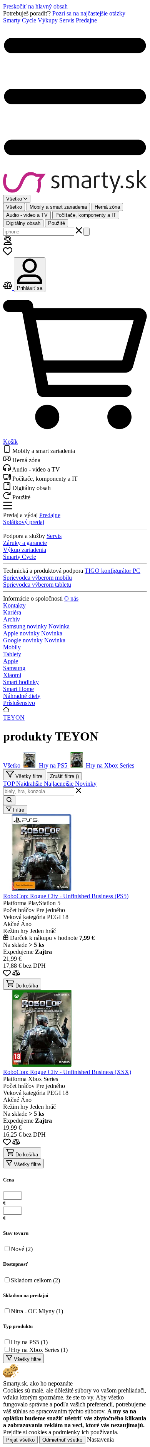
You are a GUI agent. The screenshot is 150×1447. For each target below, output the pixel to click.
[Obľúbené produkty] (7, 253)
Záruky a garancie (25, 543)
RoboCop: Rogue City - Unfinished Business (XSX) (67, 1072)
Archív (11, 619)
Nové (22, 1249)
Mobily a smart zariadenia (58, 207)
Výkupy (48, 20)
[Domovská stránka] (75, 182)
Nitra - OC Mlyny (37, 1311)
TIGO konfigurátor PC (112, 570)
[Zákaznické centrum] (7, 243)
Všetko (14, 207)
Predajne (86, 20)
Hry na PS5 (29, 1342)
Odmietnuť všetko (62, 1440)
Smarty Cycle (19, 20)
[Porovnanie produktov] (8, 287)
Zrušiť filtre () (64, 776)
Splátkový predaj (23, 522)
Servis (66, 20)
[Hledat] (86, 232)
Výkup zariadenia (24, 549)
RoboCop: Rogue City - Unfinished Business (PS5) (65, 896)
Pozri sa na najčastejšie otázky (88, 13)
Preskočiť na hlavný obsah (35, 6)
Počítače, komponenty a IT (85, 215)
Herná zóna (107, 207)
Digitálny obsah (23, 223)
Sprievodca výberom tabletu (37, 584)
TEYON (14, 717)
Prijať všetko (20, 1440)
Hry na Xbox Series (39, 1350)
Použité (56, 223)
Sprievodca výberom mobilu (37, 577)
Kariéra (12, 612)
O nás (71, 598)
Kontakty (14, 605)
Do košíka (26, 986)
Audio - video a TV (27, 215)
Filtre (18, 810)
